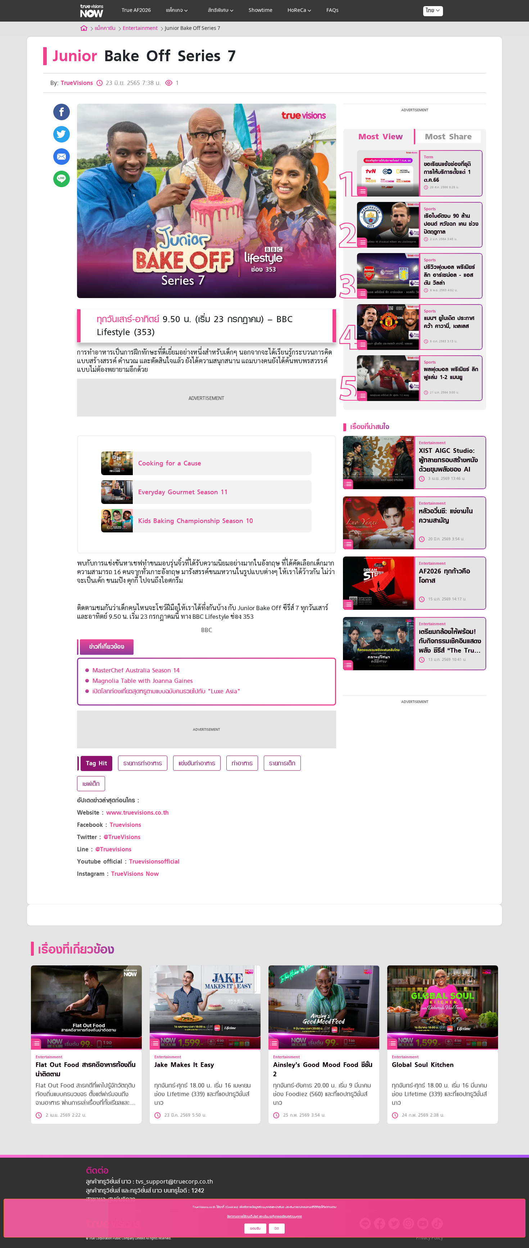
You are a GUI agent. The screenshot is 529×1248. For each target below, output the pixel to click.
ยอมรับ (255, 1228)
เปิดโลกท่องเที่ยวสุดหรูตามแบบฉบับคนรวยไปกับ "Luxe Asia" (166, 691)
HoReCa (297, 10)
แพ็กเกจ (174, 10)
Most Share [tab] (448, 137)
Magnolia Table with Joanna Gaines (142, 680)
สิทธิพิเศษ (218, 10)
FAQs (332, 10)
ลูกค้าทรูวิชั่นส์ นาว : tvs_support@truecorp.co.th (149, 1182)
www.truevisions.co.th (137, 812)
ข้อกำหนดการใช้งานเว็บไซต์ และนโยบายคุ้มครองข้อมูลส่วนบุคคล (264, 1216)
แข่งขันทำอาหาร (196, 763)
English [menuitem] (428, 37)
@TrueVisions (122, 837)
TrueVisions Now (135, 874)
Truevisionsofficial (154, 861)
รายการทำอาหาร (142, 763)
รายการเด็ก (282, 763)
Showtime (260, 10)
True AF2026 (136, 10)
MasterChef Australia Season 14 (136, 670)
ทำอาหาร (242, 763)
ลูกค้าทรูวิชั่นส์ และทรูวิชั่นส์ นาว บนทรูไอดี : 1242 (145, 1191)
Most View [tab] (380, 137)
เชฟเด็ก (91, 783)
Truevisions (125, 825)
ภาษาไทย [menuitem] (426, 25)
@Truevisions (113, 849)
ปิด (277, 1228)
